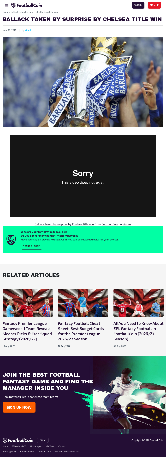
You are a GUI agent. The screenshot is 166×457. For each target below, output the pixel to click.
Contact (62, 446)
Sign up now (19, 407)
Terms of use (44, 451)
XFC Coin (50, 446)
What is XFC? (19, 446)
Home (5, 446)
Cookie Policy (27, 451)
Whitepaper (36, 446)
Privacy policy (9, 451)
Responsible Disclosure (67, 451)
